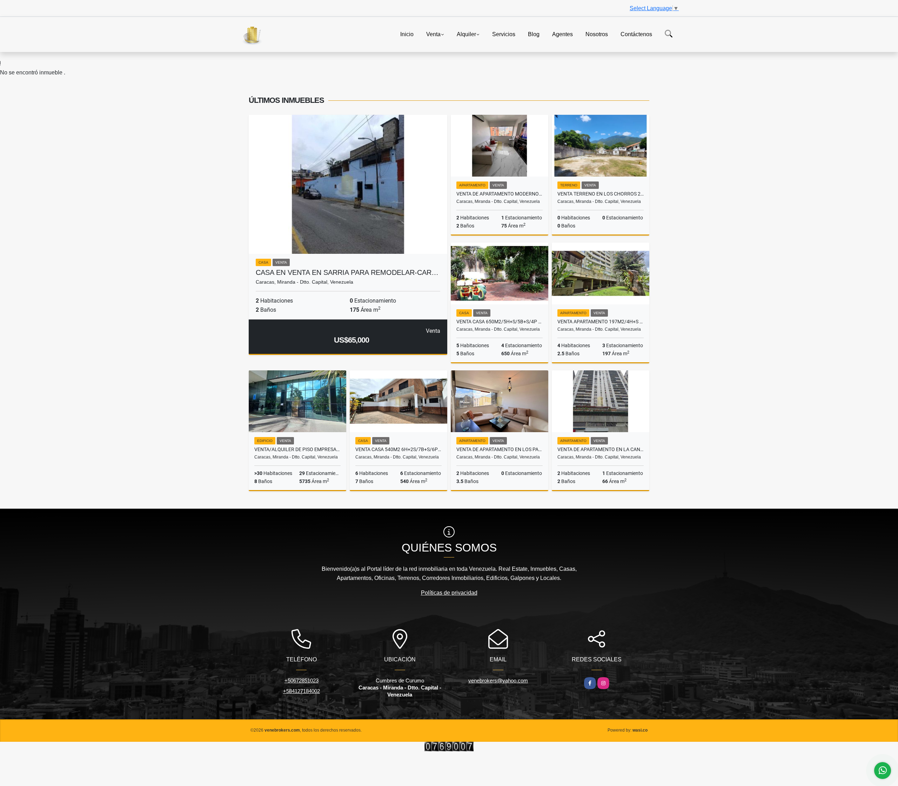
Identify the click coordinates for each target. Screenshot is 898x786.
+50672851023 (301, 680)
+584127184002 (301, 691)
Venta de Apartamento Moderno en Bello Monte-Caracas (499, 194)
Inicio (407, 34)
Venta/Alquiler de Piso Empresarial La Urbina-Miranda (297, 449)
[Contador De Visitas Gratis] (449, 746)
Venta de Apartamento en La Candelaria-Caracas (600, 449)
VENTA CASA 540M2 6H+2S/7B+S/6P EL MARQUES (398, 449)
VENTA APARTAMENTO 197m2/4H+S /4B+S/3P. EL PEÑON (600, 321)
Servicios (503, 34)
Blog (534, 34)
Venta (433, 34)
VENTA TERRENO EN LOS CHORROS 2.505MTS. (600, 194)
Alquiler (466, 34)
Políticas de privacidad (449, 593)
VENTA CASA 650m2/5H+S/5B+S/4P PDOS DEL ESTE (499, 321)
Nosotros (596, 34)
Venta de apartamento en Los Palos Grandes (499, 449)
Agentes (562, 34)
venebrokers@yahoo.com (498, 680)
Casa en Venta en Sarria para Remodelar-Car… (347, 272)
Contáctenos (636, 34)
